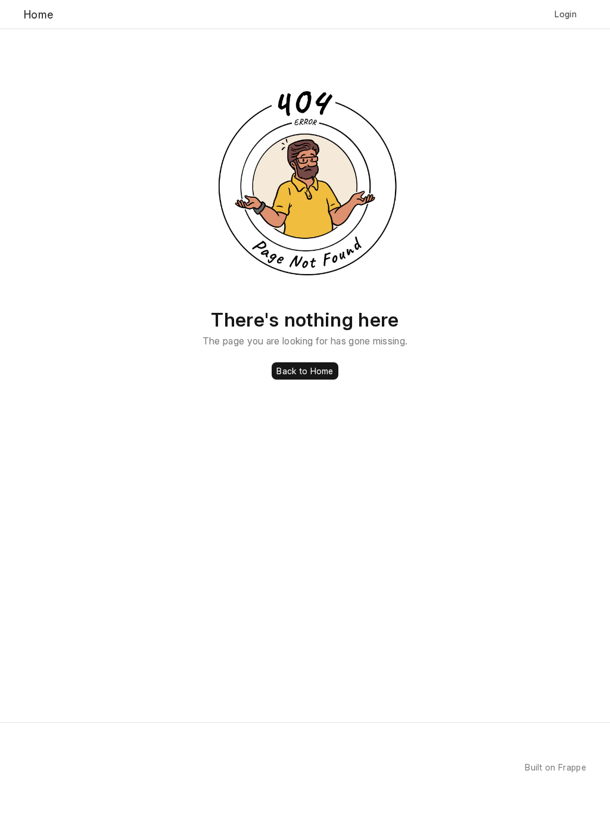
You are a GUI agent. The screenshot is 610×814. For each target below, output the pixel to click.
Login (566, 14)
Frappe (572, 767)
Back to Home (304, 371)
